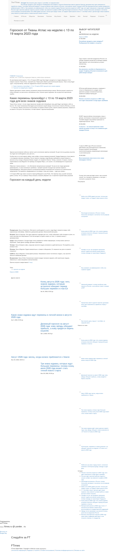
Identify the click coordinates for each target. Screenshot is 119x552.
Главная (16, 16)
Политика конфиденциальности (64, 550)
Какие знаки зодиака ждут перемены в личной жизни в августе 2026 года (41, 315)
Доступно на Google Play (3, 532)
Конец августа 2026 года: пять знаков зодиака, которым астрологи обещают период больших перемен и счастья (55, 285)
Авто (79, 16)
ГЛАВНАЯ (12, 76)
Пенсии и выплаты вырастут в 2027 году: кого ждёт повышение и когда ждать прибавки (93, 99)
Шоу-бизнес (57, 16)
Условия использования (47, 550)
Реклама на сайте (19, 20)
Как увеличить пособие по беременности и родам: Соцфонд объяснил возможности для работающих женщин (93, 70)
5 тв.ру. (31, 262)
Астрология (19, 76)
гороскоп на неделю (19, 269)
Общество (32, 16)
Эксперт (85, 16)
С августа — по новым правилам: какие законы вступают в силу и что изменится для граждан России (93, 128)
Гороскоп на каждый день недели (22, 88)
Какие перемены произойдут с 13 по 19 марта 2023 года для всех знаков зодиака (36, 86)
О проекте (36, 550)
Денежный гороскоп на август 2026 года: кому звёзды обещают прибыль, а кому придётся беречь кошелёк (57, 327)
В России (23, 16)
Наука (65, 16)
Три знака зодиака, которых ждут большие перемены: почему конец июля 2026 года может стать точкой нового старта (57, 367)
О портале (101, 16)
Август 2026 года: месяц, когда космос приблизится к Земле (40, 356)
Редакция (93, 16)
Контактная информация (19, 550)
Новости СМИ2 (14, 272)
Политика (49, 16)
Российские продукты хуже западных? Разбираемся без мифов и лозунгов (91, 42)
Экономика (40, 16)
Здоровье (72, 16)
